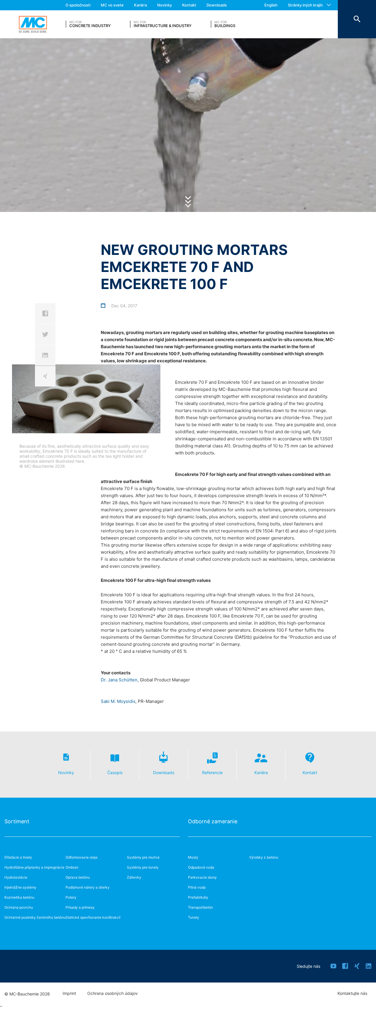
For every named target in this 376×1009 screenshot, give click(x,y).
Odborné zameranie (212, 821)
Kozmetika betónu (19, 897)
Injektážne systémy (20, 887)
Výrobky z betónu (263, 857)
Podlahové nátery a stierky (88, 887)
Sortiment (16, 821)
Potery (71, 897)
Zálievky (134, 877)
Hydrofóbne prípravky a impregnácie (34, 867)
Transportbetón (200, 907)
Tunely (193, 917)
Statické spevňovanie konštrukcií (93, 917)
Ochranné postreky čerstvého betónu (35, 917)
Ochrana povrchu (18, 907)
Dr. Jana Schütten (119, 680)
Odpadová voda (201, 867)
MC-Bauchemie (33, 24)
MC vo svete (112, 5)
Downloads (217, 5)
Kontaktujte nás (352, 993)
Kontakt (189, 5)
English (271, 5)
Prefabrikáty (198, 897)
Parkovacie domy (202, 877)
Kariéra (140, 5)
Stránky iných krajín (305, 5)
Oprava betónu (78, 877)
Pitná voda (197, 887)
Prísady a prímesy (80, 907)
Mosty (193, 857)
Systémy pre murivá (143, 857)
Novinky (164, 5)
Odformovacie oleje (82, 857)
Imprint (69, 993)
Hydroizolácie (15, 877)
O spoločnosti (78, 5)
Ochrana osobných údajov (112, 993)
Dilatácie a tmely (18, 857)
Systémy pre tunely (143, 867)
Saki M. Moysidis (118, 701)
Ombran (72, 867)
